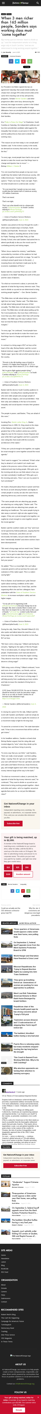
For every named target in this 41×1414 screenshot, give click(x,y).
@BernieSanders (14, 207)
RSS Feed (4, 1272)
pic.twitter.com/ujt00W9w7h (12, 377)
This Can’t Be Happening (10, 1318)
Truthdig (4, 1331)
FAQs (3, 1295)
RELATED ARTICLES (9, 923)
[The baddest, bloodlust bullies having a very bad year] (7, 1034)
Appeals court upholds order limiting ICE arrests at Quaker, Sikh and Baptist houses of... (25, 1233)
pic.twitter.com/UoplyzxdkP (25, 616)
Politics (9, 14)
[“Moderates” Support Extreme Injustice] (5, 1184)
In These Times (7, 1342)
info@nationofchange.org (24, 1384)
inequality (23, 884)
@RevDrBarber (8, 372)
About (3, 1285)
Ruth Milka (15, 1203)
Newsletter (5, 1258)
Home (3, 1255)
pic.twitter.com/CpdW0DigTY (13, 211)
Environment (5, 933)
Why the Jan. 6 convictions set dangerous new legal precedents (32, 911)
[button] (38, 3)
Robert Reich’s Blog (8, 1314)
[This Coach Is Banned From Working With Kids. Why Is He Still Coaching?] (7, 1060)
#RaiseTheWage (16, 209)
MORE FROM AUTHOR (27, 923)
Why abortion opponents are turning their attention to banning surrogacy (26, 1071)
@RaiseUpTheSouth (9, 606)
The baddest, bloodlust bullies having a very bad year (24, 1221)
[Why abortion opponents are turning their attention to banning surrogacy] (7, 1071)
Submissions (5, 1298)
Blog (3, 1265)
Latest (3, 1262)
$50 (26, 867)
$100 (8, 874)
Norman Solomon (18, 1187)
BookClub (4, 1269)
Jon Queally (7, 52)
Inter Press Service (8, 1335)
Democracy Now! (7, 1328)
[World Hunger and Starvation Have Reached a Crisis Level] (7, 959)
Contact (4, 1302)
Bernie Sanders (21, 99)
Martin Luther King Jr (19, 422)
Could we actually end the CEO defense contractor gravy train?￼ (10, 910)
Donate (4, 1288)
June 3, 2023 (23, 220)
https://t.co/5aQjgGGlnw (11, 698)
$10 (8, 867)
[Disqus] (20, 1116)
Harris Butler (16, 1215)
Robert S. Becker (17, 1225)
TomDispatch (6, 1325)
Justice (3, 14)
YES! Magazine (6, 1338)
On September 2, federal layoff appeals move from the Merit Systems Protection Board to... (25, 1210)
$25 (17, 867)
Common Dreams (15, 56)
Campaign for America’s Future (12, 1321)
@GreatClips (15, 612)
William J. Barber (13, 166)
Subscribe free (13, 823)
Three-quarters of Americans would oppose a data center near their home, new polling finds (24, 1197)
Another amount (23, 874)
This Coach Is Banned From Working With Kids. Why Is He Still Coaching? (26, 1060)
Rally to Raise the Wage (14, 122)
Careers (4, 1291)
